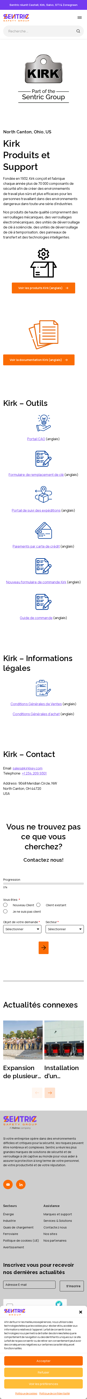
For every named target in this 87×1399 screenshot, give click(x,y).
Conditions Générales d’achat (36, 714)
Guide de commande (36, 617)
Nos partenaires (55, 1240)
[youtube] (8, 1184)
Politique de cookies (26, 1393)
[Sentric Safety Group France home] (16, 17)
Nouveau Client (23, 905)
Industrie (9, 1221)
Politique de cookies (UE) (21, 1240)
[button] (81, 1312)
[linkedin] (21, 1184)
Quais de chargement (18, 1227)
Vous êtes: (11, 900)
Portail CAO (36, 439)
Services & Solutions (58, 1221)
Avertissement (13, 1247)
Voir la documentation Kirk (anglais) (36, 360)
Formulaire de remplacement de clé (36, 474)
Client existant (56, 905)
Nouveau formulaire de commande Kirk (36, 582)
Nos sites (50, 1234)
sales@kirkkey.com (27, 768)
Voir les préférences (43, 1384)
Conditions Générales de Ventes (36, 704)
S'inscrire (73, 1286)
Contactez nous (55, 1227)
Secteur (52, 922)
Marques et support (58, 1214)
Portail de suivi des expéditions (36, 510)
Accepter (43, 1361)
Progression (11, 880)
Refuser (43, 1372)
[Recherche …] (78, 31)
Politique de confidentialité (54, 1393)
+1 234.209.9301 (34, 773)
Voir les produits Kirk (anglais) (40, 288)
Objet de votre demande (21, 922)
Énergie (8, 1214)
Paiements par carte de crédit (36, 546)
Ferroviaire (10, 1234)
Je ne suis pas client (27, 912)
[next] (44, 948)
